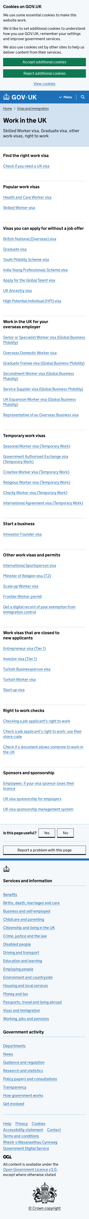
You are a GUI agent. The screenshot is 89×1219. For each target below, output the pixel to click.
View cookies (44, 84)
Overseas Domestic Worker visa (30, 352)
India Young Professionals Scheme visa (35, 269)
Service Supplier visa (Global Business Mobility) (43, 389)
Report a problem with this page (44, 850)
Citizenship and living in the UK (29, 927)
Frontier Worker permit (22, 596)
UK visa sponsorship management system (38, 809)
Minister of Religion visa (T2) (27, 575)
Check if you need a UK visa (26, 166)
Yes (49, 833)
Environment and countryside (28, 977)
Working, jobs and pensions (26, 1018)
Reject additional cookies (44, 73)
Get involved (13, 1103)
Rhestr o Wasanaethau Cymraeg (30, 1142)
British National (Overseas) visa (29, 238)
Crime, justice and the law (25, 936)
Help (7, 1123)
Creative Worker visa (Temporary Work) (36, 472)
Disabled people (17, 944)
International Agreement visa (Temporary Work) (43, 503)
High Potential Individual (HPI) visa (32, 300)
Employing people (18, 969)
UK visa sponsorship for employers (32, 798)
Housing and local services (25, 985)
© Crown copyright (44, 1208)
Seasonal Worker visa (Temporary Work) (36, 446)
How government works (23, 1095)
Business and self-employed (26, 911)
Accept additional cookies (44, 62)
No (68, 833)
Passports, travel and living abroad (32, 1002)
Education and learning (22, 960)
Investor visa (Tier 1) (20, 658)
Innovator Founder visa (22, 534)
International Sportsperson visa (29, 565)
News (8, 1054)
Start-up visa (14, 689)
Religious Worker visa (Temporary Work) (36, 482)
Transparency (14, 1087)
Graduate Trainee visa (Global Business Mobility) (43, 363)
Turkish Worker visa (19, 679)
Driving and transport (21, 952)
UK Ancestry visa (17, 290)
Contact (54, 1129)
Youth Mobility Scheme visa (26, 259)
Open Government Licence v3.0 (30, 1169)
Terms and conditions (21, 1136)
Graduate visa (15, 249)
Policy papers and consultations (30, 1078)
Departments (14, 1045)
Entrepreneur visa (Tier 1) (24, 648)
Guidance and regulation (23, 1062)
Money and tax (15, 993)
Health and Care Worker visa (27, 197)
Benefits (10, 894)
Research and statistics (23, 1070)
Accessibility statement (23, 1129)
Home (7, 108)
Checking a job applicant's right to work (36, 721)
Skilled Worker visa (19, 207)
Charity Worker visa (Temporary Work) (35, 492)
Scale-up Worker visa (20, 586)
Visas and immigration (33, 108)
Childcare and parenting (23, 919)
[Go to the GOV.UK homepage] (20, 97)
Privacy (21, 1123)
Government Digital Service (26, 1148)
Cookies (38, 1123)
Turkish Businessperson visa (27, 669)
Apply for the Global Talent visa (29, 280)
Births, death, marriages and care (31, 902)
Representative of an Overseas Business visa (41, 414)
